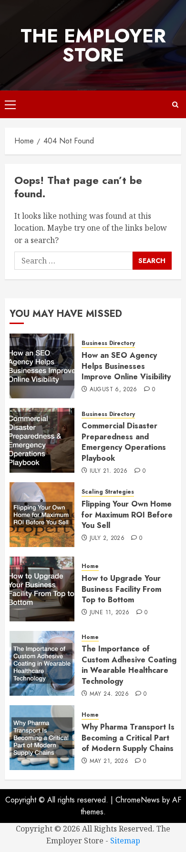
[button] (10, 104)
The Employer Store (93, 45)
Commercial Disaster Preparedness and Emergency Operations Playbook (124, 441)
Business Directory (108, 343)
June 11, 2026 (110, 613)
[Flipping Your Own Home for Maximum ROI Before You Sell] (42, 514)
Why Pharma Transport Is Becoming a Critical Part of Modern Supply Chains (128, 737)
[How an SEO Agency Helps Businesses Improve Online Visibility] (42, 366)
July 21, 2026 (109, 471)
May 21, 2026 (109, 761)
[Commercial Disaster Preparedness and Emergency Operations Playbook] (42, 440)
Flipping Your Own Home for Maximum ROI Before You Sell (127, 514)
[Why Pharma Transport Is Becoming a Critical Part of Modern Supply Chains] (42, 737)
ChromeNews (137, 799)
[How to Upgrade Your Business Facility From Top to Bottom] (42, 589)
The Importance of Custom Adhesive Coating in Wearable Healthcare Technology (129, 664)
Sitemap (125, 840)
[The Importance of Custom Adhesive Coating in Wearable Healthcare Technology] (42, 663)
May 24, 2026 (109, 694)
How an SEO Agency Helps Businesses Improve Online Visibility (126, 366)
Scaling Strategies (108, 492)
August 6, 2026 (113, 390)
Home (90, 566)
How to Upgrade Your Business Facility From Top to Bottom (121, 589)
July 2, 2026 (107, 538)
